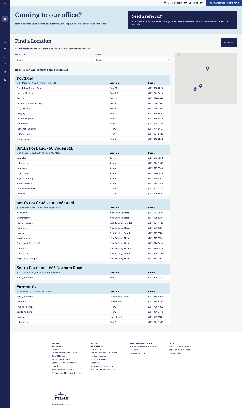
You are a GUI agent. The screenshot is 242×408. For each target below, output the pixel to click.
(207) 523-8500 (155, 158)
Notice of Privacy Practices (181, 350)
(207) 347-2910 (155, 212)
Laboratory (22, 123)
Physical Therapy (25, 178)
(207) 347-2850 (155, 139)
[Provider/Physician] (5, 57)
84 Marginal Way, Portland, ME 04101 (37, 83)
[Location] (5, 49)
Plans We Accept (137, 353)
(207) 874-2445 (155, 103)
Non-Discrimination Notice (181, 346)
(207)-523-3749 (155, 188)
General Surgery (25, 118)
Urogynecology (24, 108)
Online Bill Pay (196, 3)
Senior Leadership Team (63, 369)
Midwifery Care (24, 134)
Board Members (59, 356)
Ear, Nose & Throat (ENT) (29, 243)
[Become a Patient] (5, 80)
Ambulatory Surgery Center (30, 88)
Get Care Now (175, 3)
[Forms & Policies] (5, 72)
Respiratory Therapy (27, 258)
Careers (55, 349)
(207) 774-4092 (155, 98)
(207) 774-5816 (155, 93)
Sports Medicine (24, 183)
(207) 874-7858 (155, 123)
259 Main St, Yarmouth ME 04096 (35, 291)
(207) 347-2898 (155, 88)
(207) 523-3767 (155, 228)
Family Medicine (25, 223)
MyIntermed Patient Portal (226, 3)
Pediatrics (21, 98)
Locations (56, 366)
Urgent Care (23, 173)
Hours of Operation (86, 23)
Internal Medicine (25, 93)
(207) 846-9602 (155, 301)
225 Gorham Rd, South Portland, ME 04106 (39, 272)
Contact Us (96, 349)
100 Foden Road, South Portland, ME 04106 (40, 207)
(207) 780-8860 (155, 178)
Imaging (21, 113)
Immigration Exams (26, 129)
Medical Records (98, 356)
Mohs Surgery (23, 238)
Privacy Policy (175, 353)
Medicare (134, 350)
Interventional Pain (26, 188)
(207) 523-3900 (155, 217)
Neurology (22, 168)
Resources (95, 363)
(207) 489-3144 (155, 183)
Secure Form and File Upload (104, 352)
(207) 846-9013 (155, 296)
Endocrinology (24, 139)
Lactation (21, 248)
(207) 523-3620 (155, 113)
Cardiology (22, 158)
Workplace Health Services (103, 369)
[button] (200, 86)
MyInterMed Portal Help (102, 366)
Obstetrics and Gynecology (30, 103)
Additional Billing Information (144, 346)
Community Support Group (64, 352)
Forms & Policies (98, 359)
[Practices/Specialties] (5, 65)
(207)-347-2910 (155, 258)
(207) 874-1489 (155, 223)
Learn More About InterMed (65, 363)
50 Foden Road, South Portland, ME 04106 (39, 153)
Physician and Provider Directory (67, 373)
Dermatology (23, 217)
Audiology (22, 212)
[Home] (5, 42)
